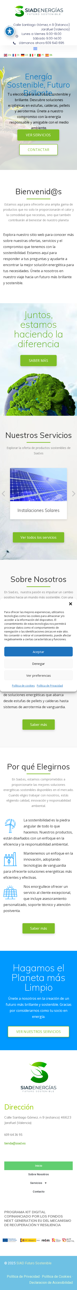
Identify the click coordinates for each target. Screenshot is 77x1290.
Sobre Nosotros (38, 1174)
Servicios (36, 1183)
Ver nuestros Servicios (38, 1031)
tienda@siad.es (15, 1143)
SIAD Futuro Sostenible (34, 1263)
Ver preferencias (38, 675)
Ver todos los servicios (38, 537)
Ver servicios (38, 135)
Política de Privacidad (50, 685)
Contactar (38, 149)
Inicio (38, 1165)
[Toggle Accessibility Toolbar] (9, 31)
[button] (70, 604)
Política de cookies (23, 685)
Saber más (38, 360)
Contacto (38, 1191)
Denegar (38, 663)
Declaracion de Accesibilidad (51, 1283)
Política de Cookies (56, 1276)
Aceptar (38, 652)
